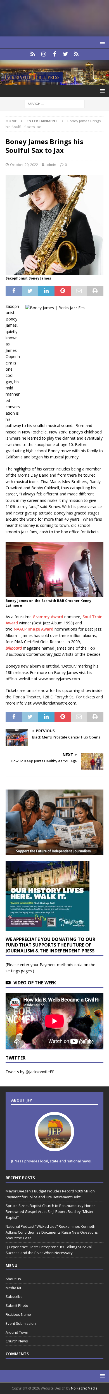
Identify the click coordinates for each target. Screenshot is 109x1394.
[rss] (76, 54)
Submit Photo (17, 1305)
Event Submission (21, 1323)
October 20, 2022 (24, 164)
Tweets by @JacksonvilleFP (30, 1071)
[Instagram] (44, 54)
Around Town (17, 1332)
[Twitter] (65, 54)
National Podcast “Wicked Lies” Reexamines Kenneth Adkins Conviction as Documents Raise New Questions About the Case (52, 1232)
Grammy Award (48, 616)
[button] (101, 42)
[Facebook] (55, 54)
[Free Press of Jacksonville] (54, 81)
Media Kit (13, 1287)
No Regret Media (84, 1388)
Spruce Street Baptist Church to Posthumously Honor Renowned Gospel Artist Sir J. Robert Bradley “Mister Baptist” (50, 1211)
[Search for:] (55, 103)
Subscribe (14, 1296)
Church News (17, 1341)
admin (51, 164)
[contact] (33, 54)
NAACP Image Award (33, 629)
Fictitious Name (18, 1314)
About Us (13, 1278)
